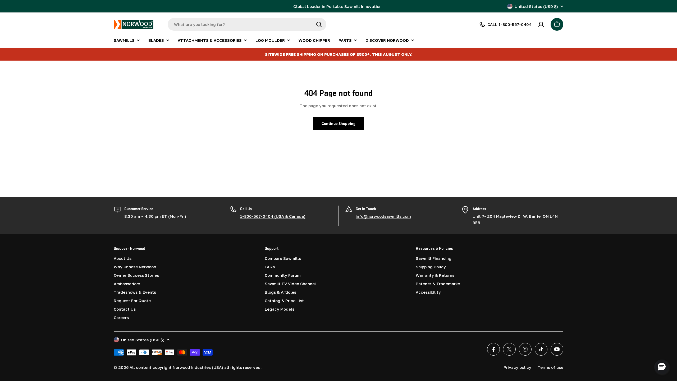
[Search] (319, 24)
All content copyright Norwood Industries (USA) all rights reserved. (196, 367)
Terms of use (550, 367)
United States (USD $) (536, 6)
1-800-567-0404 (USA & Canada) (272, 216)
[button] (661, 367)
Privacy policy (517, 367)
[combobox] (247, 24)
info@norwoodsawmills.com (383, 216)
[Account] (541, 24)
